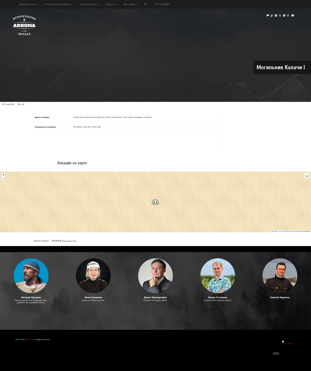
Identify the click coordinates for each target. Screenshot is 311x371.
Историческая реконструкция (57, 4)
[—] (24, 36)
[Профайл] (31, 275)
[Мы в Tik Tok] (272, 15)
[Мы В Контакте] (276, 15)
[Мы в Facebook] (288, 15)
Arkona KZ (30, 339)
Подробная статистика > (276, 353)
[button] (155, 202)
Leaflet (275, 231)
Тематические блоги (88, 4)
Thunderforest (285, 231)
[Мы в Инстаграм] (280, 15)
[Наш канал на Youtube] (292, 15)
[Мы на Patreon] (268, 15)
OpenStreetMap (297, 231)
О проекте (110, 4)
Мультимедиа (129, 4)
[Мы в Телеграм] (284, 15)
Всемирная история (27, 4)
